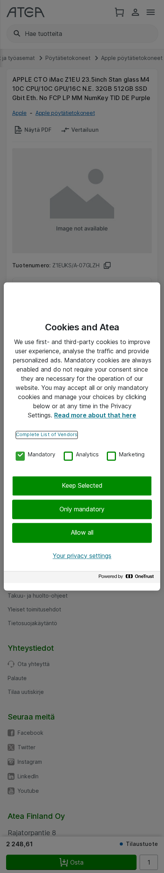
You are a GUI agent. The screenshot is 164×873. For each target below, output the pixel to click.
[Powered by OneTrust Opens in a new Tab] (127, 578)
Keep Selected (82, 486)
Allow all (82, 533)
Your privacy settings (82, 555)
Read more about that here (95, 415)
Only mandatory (82, 509)
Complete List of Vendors (46, 434)
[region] (82, 436)
